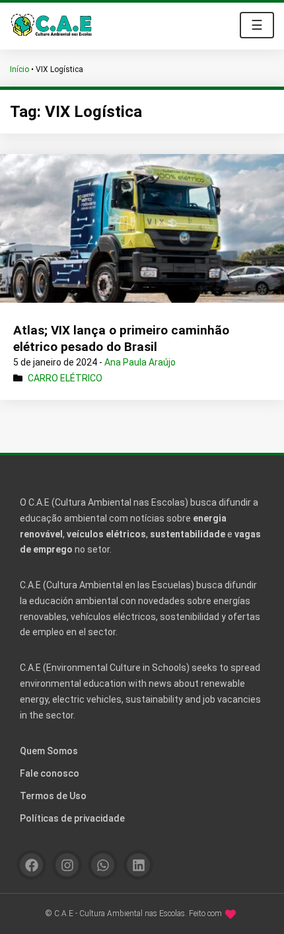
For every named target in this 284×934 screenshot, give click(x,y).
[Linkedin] (138, 864)
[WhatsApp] (102, 864)
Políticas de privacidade (72, 818)
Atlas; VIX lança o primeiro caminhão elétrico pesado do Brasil (121, 338)
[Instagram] (67, 864)
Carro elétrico (65, 378)
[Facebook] (31, 864)
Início (19, 69)
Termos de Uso (53, 796)
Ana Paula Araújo (140, 362)
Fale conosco (49, 773)
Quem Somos (49, 751)
